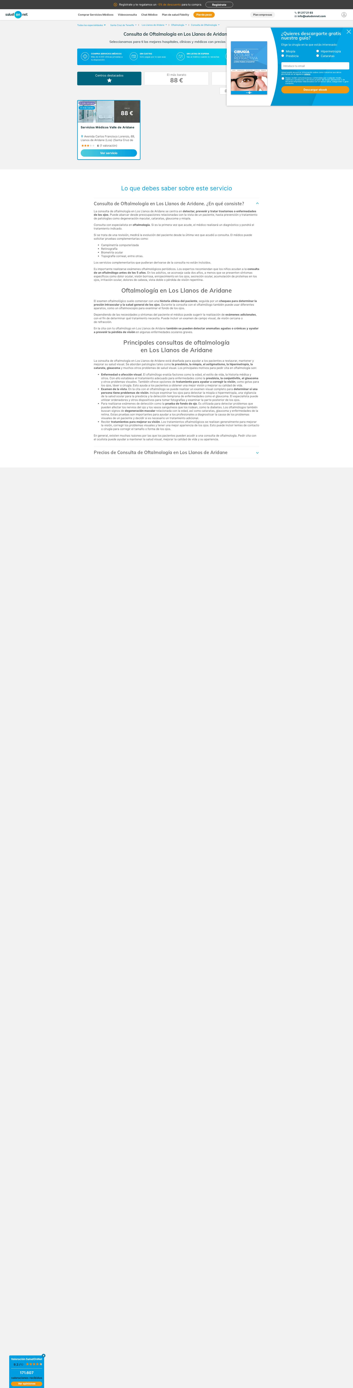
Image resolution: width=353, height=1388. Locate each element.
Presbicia (292, 56)
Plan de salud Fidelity (175, 14)
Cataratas (327, 56)
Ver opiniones (26, 1383)
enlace (307, 74)
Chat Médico (149, 14)
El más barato (176, 78)
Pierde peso (204, 14)
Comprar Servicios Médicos (95, 14)
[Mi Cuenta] (344, 14)
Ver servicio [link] (108, 153)
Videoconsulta (127, 14)
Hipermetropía (331, 51)
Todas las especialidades (90, 25)
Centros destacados (109, 75)
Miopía (290, 51)
